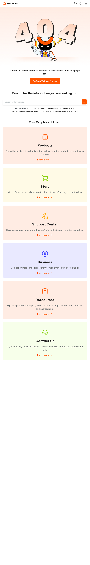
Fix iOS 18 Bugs (33, 108)
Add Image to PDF (67, 108)
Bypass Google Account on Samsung (26, 111)
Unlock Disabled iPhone (49, 108)
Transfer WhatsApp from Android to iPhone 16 (60, 111)
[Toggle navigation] (84, 4)
